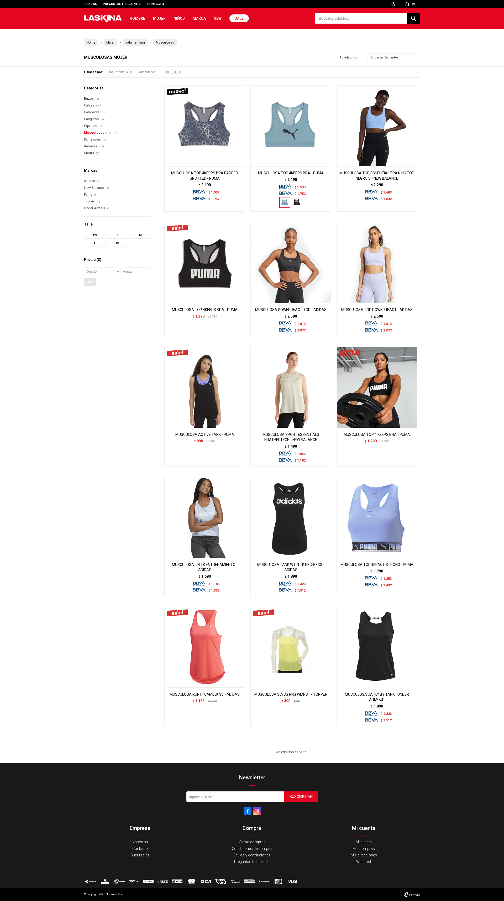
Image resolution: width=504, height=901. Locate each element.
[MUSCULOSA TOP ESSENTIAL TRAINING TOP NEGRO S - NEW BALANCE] (377, 125)
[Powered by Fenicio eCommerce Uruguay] (412, 894)
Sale (239, 18)
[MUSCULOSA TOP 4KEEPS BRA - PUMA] (290, 125)
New (218, 18)
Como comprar (252, 842)
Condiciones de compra (252, 848)
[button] (413, 18)
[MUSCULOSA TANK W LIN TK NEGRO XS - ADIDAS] (290, 517)
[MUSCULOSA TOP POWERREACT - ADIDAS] (377, 262)
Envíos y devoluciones (251, 855)
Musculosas (146, 72)
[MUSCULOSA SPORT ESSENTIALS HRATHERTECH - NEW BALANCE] (290, 387)
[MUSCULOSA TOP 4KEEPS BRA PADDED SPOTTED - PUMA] (204, 125)
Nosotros (140, 842)
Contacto (155, 4)
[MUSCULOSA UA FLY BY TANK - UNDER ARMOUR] (377, 647)
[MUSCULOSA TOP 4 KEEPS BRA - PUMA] (377, 387)
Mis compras (364, 848)
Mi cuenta (364, 842)
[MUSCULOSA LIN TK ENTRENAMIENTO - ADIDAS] (204, 517)
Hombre (137, 18)
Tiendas (90, 4)
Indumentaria (118, 72)
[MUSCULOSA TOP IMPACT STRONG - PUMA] (377, 517)
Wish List (363, 862)
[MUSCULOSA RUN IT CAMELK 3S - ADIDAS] (204, 647)
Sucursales (139, 855)
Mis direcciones (364, 855)
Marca (199, 18)
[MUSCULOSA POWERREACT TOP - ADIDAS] (290, 262)
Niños (179, 18)
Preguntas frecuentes (122, 4)
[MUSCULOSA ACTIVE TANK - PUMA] (204, 387)
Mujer (159, 18)
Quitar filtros (173, 72)
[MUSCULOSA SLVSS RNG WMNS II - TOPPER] (290, 647)
